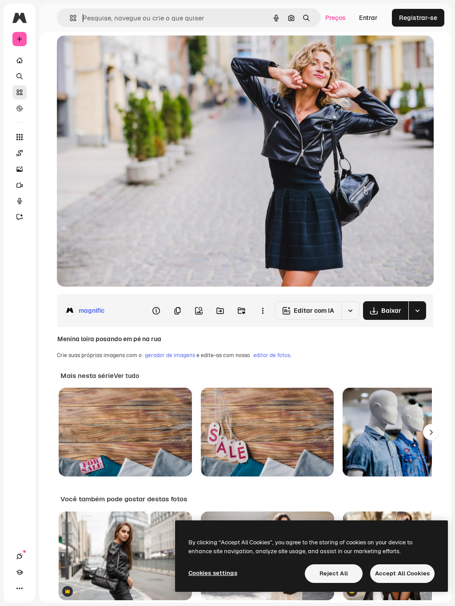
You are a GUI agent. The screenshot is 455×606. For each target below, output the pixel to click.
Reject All (333, 573)
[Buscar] (19, 76)
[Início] (19, 60)
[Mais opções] (262, 310)
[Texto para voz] (19, 201)
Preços (335, 18)
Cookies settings (212, 573)
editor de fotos (271, 355)
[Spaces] (19, 153)
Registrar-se (418, 18)
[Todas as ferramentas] (19, 137)
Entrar (368, 18)
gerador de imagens (170, 355)
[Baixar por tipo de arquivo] (417, 310)
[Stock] (19, 92)
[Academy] (19, 572)
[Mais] (19, 588)
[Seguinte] (431, 432)
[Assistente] (19, 217)
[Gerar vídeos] (19, 185)
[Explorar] (19, 108)
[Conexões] (19, 556)
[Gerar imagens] (19, 169)
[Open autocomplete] (69, 18)
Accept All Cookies (402, 573)
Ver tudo (126, 376)
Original (113, 52)
